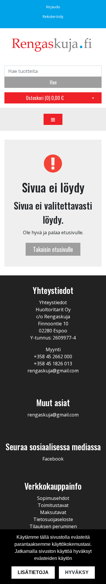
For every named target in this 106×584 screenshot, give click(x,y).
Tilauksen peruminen (53, 526)
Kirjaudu (53, 6)
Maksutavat (53, 512)
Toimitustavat (53, 505)
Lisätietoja (33, 572)
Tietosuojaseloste (53, 519)
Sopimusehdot (53, 498)
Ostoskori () (45, 97)
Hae (53, 82)
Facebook (53, 459)
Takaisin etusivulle (53, 249)
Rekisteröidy (53, 16)
